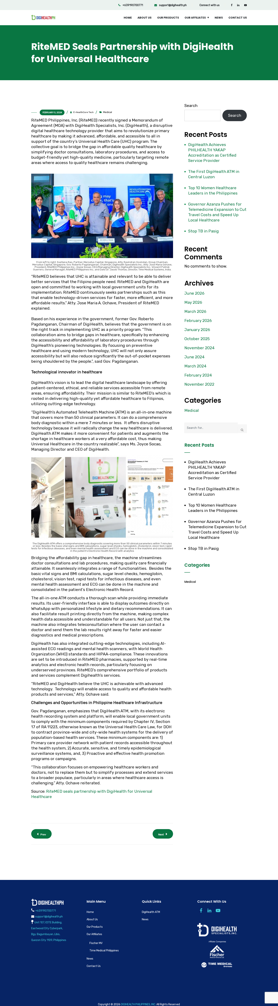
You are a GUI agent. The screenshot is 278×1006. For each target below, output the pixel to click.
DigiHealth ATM (151, 912)
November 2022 (199, 384)
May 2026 (193, 302)
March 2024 (195, 366)
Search (190, 105)
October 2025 (197, 338)
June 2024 (194, 357)
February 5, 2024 (52, 112)
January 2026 (197, 329)
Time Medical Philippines (104, 950)
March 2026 (195, 311)
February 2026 (198, 320)
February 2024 (198, 375)
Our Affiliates (195, 18)
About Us (144, 18)
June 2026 (194, 293)
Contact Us (237, 18)
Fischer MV (96, 943)
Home (128, 18)
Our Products (168, 18)
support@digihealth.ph (172, 5)
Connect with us (210, 5)
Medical (107, 112)
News (219, 18)
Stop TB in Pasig (203, 231)
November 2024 (199, 347)
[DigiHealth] (43, 18)
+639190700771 (132, 5)
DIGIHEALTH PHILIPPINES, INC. (138, 1004)
